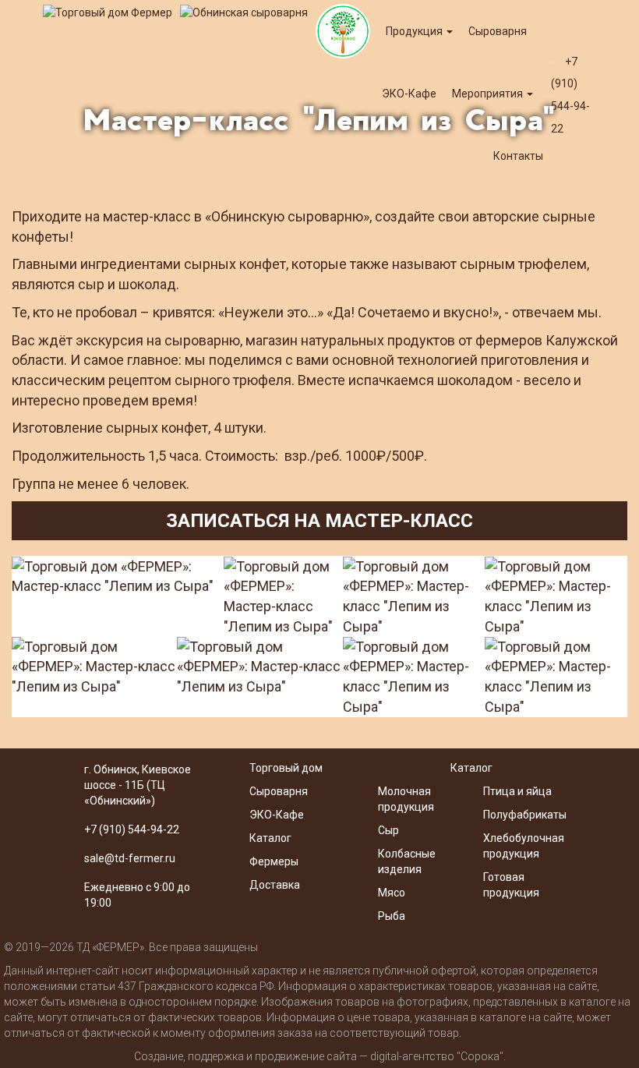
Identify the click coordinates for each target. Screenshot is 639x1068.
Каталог (270, 838)
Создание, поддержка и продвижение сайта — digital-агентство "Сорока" (318, 1056)
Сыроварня (497, 31)
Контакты (518, 156)
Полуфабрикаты (526, 814)
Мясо (391, 892)
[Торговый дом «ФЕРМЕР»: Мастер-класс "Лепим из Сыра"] (118, 576)
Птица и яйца (517, 791)
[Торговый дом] (107, 12)
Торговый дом (286, 768)
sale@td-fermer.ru (129, 858)
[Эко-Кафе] (343, 31)
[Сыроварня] (244, 12)
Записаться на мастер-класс (319, 521)
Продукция (415, 31)
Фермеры (273, 861)
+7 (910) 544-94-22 (131, 829)
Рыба (391, 916)
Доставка (274, 885)
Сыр (388, 830)
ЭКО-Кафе (276, 814)
